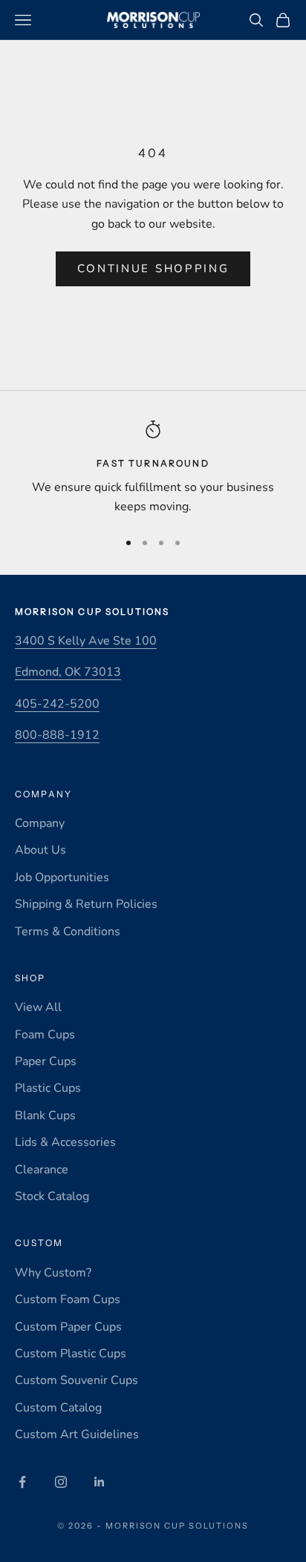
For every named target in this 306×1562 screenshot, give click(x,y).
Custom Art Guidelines (77, 1434)
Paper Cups (45, 1061)
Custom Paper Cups (68, 1327)
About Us (40, 850)
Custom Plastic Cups (70, 1353)
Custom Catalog (58, 1408)
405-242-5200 (57, 704)
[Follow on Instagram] (60, 1481)
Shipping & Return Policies (86, 904)
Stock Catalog (52, 1196)
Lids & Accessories (65, 1142)
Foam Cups (45, 1034)
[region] (153, 468)
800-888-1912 (57, 735)
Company (40, 823)
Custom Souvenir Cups (76, 1380)
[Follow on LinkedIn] (99, 1481)
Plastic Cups (48, 1088)
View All (38, 1007)
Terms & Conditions (67, 931)
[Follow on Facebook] (22, 1481)
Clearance (41, 1169)
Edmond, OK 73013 (68, 672)
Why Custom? (53, 1273)
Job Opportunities (62, 877)
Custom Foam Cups (67, 1299)
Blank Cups (45, 1115)
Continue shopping (153, 268)
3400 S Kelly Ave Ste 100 (86, 641)
